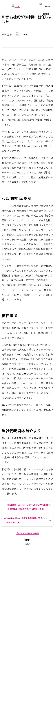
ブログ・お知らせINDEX (27, 533)
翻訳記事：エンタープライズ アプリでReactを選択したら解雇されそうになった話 (29, 506)
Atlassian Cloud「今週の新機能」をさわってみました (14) (25, 520)
